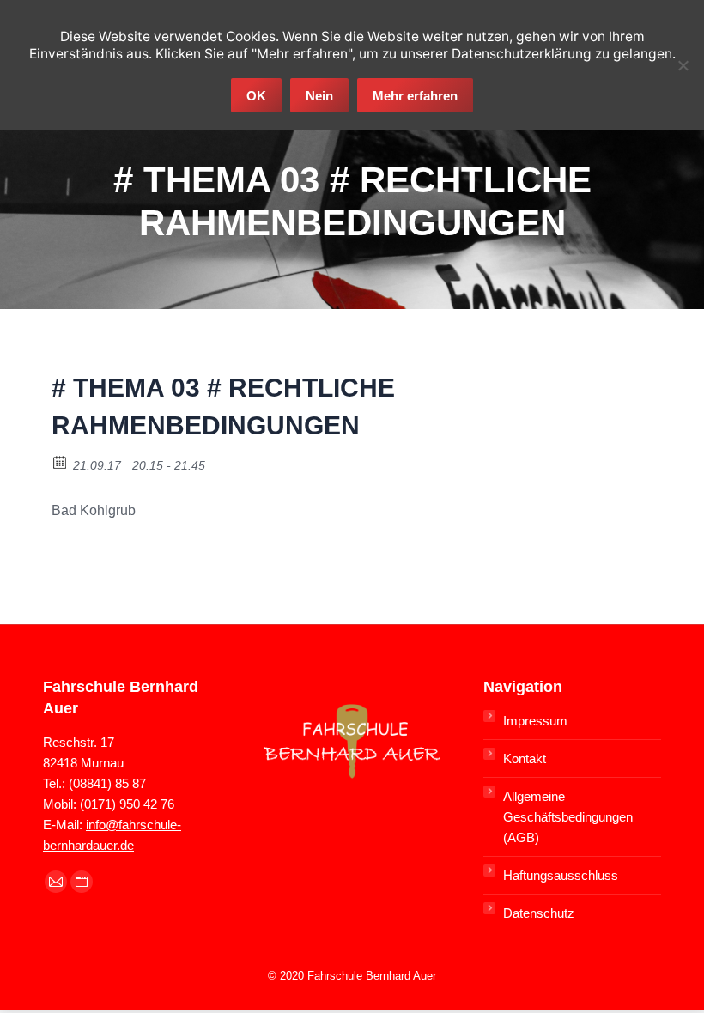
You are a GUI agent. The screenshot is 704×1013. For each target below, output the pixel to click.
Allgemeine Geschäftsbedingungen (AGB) (568, 817)
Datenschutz (538, 913)
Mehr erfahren (415, 95)
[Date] (61, 461)
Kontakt (524, 758)
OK (256, 95)
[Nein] (682, 65)
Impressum (535, 720)
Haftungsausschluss (560, 875)
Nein (319, 95)
